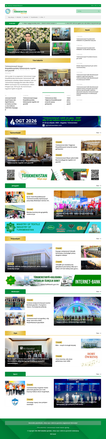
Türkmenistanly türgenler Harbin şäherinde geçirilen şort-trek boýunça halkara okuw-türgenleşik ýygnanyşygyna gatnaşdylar (38, 390)
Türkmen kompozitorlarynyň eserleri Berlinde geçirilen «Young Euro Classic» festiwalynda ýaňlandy (38, 305)
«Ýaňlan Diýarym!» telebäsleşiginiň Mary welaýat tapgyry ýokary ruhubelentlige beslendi (74, 321)
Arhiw (41, 17)
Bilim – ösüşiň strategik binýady (66, 345)
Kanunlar (26, 17)
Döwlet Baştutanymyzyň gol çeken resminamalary (86, 66)
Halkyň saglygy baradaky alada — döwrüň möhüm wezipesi (61, 38)
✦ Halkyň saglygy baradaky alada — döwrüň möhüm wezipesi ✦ (43, 23)
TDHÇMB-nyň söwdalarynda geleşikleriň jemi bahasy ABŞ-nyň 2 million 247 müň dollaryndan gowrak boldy (67, 267)
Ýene (97, 132)
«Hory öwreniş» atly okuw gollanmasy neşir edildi (64, 360)
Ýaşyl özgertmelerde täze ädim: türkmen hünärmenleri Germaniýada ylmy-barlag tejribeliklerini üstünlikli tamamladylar (27, 361)
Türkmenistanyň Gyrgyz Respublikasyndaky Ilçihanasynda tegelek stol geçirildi (23, 162)
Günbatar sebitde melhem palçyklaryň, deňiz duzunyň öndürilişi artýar (27, 267)
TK (99, 5)
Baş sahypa (11, 17)
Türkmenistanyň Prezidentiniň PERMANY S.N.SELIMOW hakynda (86, 48)
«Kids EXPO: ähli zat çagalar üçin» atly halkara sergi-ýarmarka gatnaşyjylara (61, 52)
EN (92, 5)
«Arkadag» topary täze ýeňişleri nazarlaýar (37, 403)
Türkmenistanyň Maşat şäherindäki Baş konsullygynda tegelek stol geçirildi (20, 67)
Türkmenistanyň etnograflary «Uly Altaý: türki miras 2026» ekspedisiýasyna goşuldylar (38, 320)
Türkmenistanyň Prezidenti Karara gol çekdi (86, 57)
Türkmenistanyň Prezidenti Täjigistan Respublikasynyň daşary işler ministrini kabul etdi (25, 51)
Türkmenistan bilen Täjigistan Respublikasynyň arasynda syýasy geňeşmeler (66, 147)
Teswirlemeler (34, 17)
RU (96, 5)
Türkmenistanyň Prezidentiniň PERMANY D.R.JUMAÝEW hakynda (86, 39)
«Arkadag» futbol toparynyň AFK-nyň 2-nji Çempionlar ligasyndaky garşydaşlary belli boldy (76, 403)
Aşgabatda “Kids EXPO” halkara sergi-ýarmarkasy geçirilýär (59, 100)
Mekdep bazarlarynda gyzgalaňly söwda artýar (37, 213)
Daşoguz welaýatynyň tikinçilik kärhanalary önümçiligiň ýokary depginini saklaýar (66, 253)
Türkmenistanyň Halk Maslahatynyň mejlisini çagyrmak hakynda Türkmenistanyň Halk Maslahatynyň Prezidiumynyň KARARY (87, 77)
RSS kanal (53, 434)
